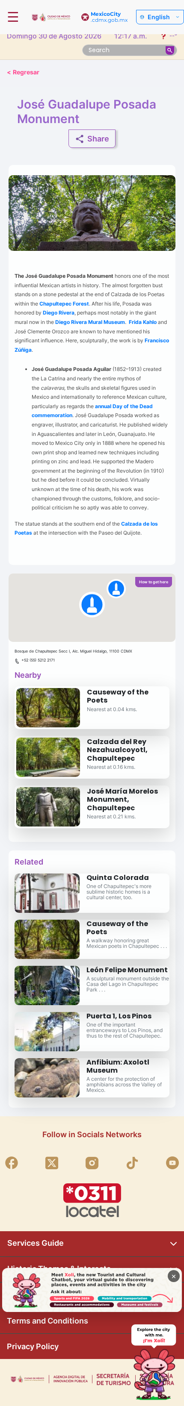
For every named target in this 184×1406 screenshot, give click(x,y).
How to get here (153, 581)
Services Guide (35, 1242)
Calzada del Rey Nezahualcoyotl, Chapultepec (117, 750)
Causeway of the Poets (117, 696)
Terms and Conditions (47, 1320)
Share (98, 138)
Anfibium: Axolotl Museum (117, 1066)
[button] (92, 607)
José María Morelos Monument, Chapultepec (122, 799)
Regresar (23, 72)
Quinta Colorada (117, 877)
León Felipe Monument (127, 970)
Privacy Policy (33, 1346)
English (159, 17)
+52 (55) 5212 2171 (38, 660)
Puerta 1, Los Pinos (118, 1016)
